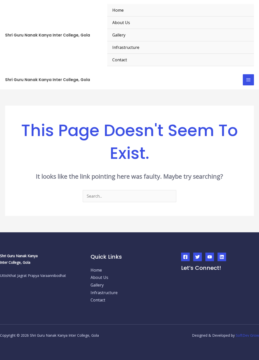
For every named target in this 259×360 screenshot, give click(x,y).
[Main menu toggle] (248, 79)
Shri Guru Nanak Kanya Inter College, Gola (47, 35)
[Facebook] (185, 257)
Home (118, 10)
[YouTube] (209, 257)
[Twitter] (197, 257)
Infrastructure (125, 47)
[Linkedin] (222, 257)
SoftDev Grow (247, 335)
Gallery (118, 35)
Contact (119, 60)
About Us (121, 22)
